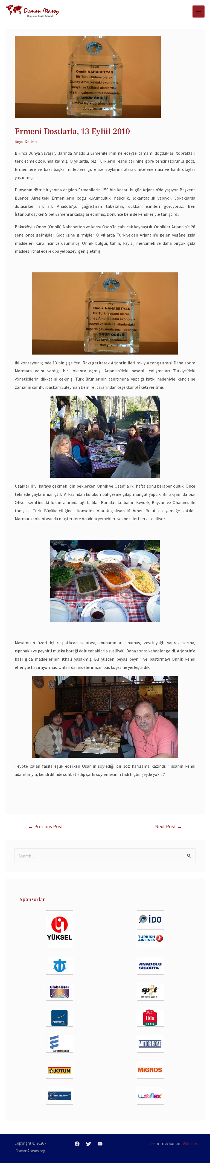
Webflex (190, 1143)
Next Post (168, 826)
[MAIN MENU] (198, 11)
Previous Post (45, 826)
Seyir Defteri (26, 141)
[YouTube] (100, 1143)
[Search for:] (105, 856)
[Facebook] (77, 1143)
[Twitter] (88, 1143)
